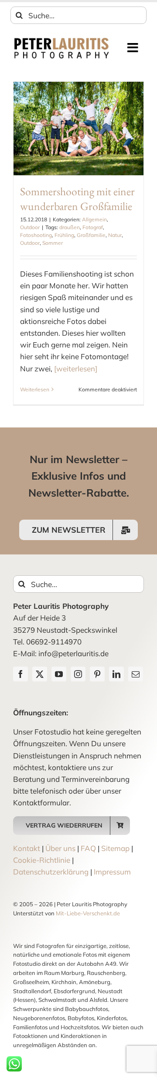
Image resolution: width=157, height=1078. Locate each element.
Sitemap (115, 848)
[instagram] (78, 674)
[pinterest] (97, 674)
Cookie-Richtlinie (41, 859)
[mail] (135, 674)
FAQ (88, 848)
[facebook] (20, 674)
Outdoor (30, 227)
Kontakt (26, 848)
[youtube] (58, 674)
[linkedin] (116, 674)
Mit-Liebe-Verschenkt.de (88, 913)
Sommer (52, 243)
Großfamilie (91, 235)
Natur (115, 235)
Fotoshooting (36, 235)
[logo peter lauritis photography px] (61, 40)
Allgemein (94, 219)
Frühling (64, 235)
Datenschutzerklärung (51, 871)
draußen (69, 227)
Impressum (112, 871)
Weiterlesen (34, 389)
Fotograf (92, 227)
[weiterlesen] (75, 368)
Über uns (60, 848)
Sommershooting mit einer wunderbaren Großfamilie (77, 198)
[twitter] (39, 674)
